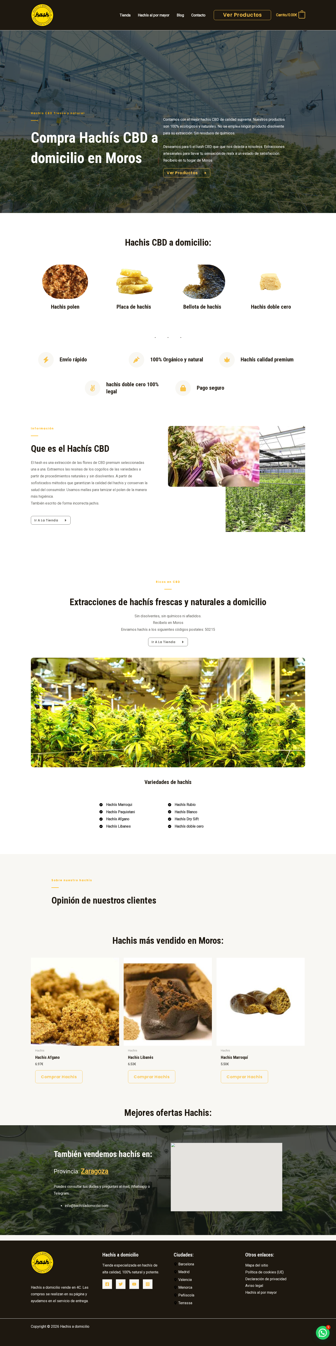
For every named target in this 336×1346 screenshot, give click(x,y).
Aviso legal (254, 1285)
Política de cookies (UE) (264, 1272)
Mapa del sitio (256, 1265)
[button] (323, 1333)
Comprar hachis (59, 1077)
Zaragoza (94, 1171)
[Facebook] (107, 1284)
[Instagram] (147, 1284)
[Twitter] (120, 1284)
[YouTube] (134, 1284)
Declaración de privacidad (265, 1279)
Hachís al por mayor (261, 1292)
